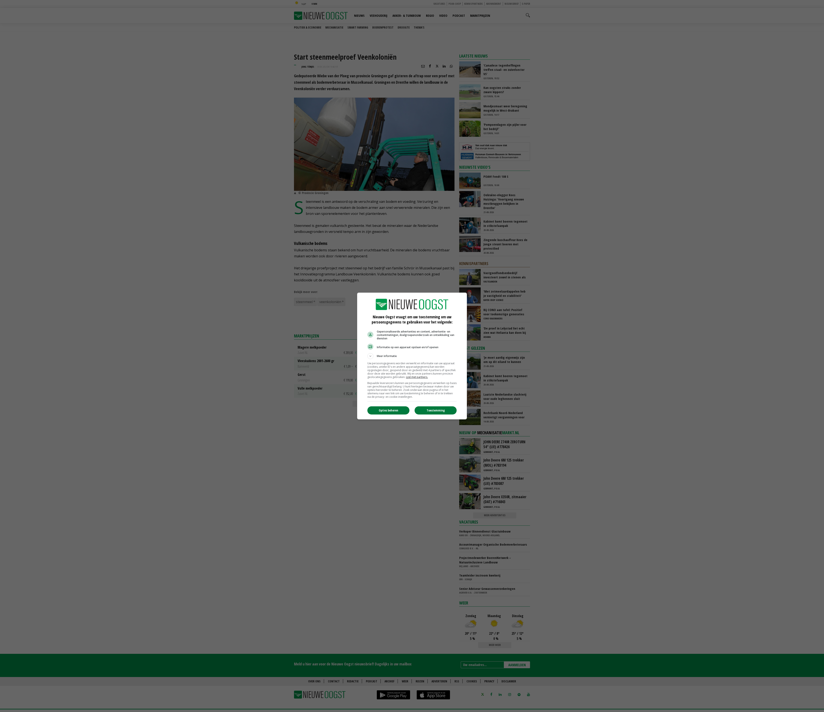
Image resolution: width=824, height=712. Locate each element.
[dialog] (412, 356)
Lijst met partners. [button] (417, 377)
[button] (412, 356)
